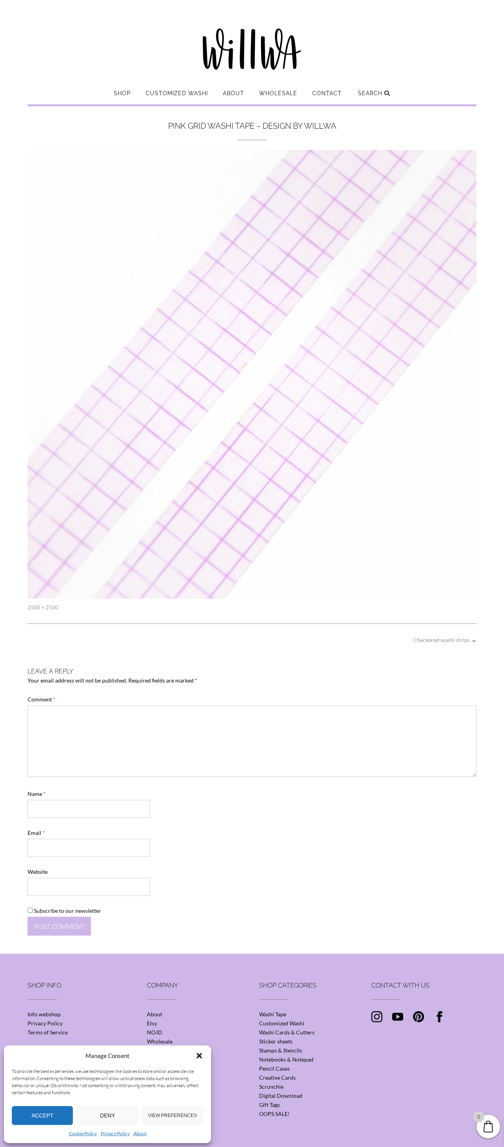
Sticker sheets (276, 1041)
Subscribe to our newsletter (67, 910)
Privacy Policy (115, 1133)
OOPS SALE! (274, 1113)
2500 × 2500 (43, 607)
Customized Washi (177, 93)
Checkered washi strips (444, 639)
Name (37, 793)
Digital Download (280, 1095)
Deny (107, 1115)
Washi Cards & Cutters (287, 1032)
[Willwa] (252, 36)
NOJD (154, 1032)
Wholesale (278, 93)
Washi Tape (272, 1014)
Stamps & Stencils (280, 1050)
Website (38, 871)
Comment (42, 699)
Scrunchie (271, 1086)
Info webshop (44, 1014)
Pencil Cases (274, 1068)
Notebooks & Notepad (286, 1059)
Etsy (152, 1023)
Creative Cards (277, 1077)
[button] (199, 1056)
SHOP (122, 93)
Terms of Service (48, 1032)
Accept (43, 1115)
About (139, 1133)
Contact (327, 93)
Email (36, 832)
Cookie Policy (83, 1133)
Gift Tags (269, 1104)
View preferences (172, 1115)
